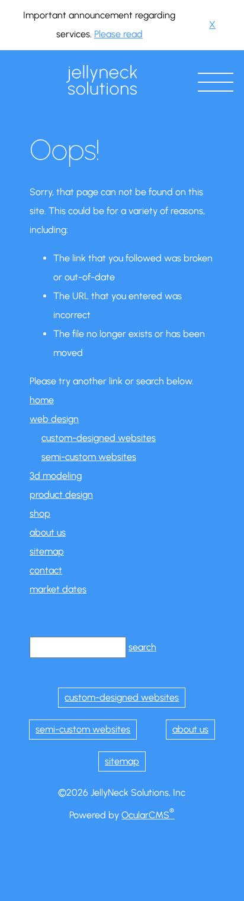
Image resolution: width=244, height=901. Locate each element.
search (142, 647)
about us (48, 532)
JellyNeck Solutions (101, 80)
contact (46, 570)
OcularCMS (147, 815)
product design (61, 494)
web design (54, 418)
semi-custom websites (88, 456)
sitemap (47, 551)
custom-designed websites (98, 437)
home (42, 400)
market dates (58, 589)
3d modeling (56, 475)
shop (40, 513)
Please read (118, 34)
